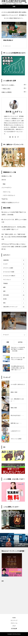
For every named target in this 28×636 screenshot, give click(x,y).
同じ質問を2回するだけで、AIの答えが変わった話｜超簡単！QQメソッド (14, 228)
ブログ (14, 625)
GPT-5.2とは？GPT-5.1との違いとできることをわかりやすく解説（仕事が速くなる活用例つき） (14, 246)
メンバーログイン (7, 187)
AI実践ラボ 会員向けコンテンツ (10, 202)
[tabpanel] (14, 321)
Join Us (4, 179)
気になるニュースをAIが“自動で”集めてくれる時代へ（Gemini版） (14, 213)
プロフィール (6, 192)
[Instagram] (12, 137)
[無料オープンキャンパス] (13, 166)
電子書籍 (13, 628)
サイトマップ (14, 620)
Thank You (5, 199)
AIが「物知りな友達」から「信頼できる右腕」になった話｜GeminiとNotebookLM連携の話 (14, 237)
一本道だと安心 (6, 88)
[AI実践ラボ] (13, 529)
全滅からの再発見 (7, 92)
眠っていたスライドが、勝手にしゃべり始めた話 (14, 221)
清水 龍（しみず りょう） (14, 112)
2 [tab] (14, 327)
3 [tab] (15, 327)
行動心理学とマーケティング (8, 23)
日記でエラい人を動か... (8, 85)
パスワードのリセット (9, 195)
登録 (4, 184)
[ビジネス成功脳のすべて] (13, 75)
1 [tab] (12, 327)
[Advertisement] (14, 597)
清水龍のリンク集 (7, 176)
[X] (15, 137)
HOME (14, 617)
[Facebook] (18, 137)
